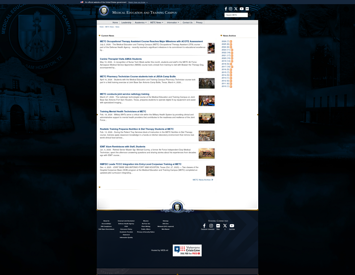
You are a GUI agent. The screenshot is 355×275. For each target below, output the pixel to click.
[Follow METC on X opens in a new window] (225, 226)
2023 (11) (226, 49)
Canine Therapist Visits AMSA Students (121, 58)
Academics (139, 22)
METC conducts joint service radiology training (124, 94)
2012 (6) (225, 80)
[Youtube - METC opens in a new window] (242, 8)
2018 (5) (225, 63)
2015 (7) (225, 72)
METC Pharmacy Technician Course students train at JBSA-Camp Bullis (138, 76)
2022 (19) (226, 52)
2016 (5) (225, 69)
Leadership (126, 22)
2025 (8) (225, 44)
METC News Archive (202, 180)
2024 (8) (225, 46)
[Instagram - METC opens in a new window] (230, 8)
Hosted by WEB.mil (159, 250)
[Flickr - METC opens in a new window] (247, 8)
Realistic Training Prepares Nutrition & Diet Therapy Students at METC (137, 129)
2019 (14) (226, 60)
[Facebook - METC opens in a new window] (226, 8)
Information (172, 22)
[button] (138, 2)
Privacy (199, 22)
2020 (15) (226, 58)
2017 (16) (226, 66)
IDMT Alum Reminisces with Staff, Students (122, 146)
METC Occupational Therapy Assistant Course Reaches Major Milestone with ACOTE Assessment (151, 41)
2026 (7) (225, 41)
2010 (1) (225, 86)
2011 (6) (225, 83)
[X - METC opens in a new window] (236, 8)
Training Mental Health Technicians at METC (123, 111)
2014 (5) (225, 75)
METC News (155, 22)
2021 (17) (226, 55)
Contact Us (187, 22)
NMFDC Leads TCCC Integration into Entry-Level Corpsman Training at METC (141, 164)
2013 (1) (225, 77)
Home (115, 22)
